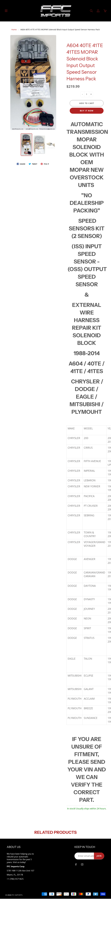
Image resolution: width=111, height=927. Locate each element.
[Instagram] (82, 864)
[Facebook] (76, 864)
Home (14, 29)
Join (99, 856)
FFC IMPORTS (17, 895)
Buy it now (87, 110)
